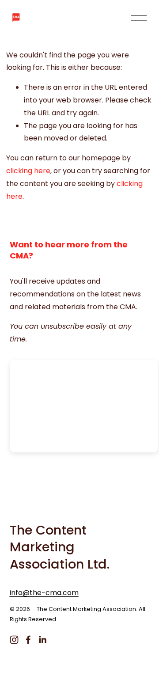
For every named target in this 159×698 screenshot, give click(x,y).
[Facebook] (28, 639)
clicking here (28, 171)
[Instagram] (14, 639)
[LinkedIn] (42, 639)
